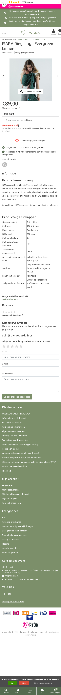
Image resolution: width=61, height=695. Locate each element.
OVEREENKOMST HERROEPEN (16, 414)
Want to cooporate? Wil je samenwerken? (21, 458)
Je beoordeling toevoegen (17, 397)
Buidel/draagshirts (11, 548)
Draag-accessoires (11, 539)
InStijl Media (30, 635)
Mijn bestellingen (10, 490)
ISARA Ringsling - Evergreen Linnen (32, 39)
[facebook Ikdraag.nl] (4, 594)
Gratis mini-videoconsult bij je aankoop (20, 444)
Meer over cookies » (43, 683)
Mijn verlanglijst (9, 498)
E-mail (5, 364)
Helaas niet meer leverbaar (14, 466)
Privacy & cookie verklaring (15, 436)
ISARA (10, 53)
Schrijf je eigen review (24, 53)
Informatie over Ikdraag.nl (14, 418)
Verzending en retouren (13, 427)
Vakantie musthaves (11, 522)
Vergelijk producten (11, 503)
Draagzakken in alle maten (14, 531)
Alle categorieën (10, 553)
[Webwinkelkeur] (30, 625)
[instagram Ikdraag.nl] (9, 594)
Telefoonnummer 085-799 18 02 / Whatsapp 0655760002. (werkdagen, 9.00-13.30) (30, 571)
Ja (12, 683)
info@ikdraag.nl (11, 576)
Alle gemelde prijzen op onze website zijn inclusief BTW (29, 462)
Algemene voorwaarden (13, 431)
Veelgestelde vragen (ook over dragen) (20, 453)
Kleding (5, 544)
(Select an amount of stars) (26, 341)
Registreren (7, 485)
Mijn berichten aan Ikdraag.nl (15, 494)
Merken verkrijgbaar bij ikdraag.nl (17, 526)
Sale (4, 517)
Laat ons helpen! (10, 299)
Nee (24, 683)
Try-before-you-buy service (15, 440)
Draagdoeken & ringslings (14, 535)
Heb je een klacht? (10, 449)
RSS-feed (6, 471)
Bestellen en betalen (12, 422)
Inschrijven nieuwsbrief (13, 602)
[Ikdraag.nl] (30, 32)
